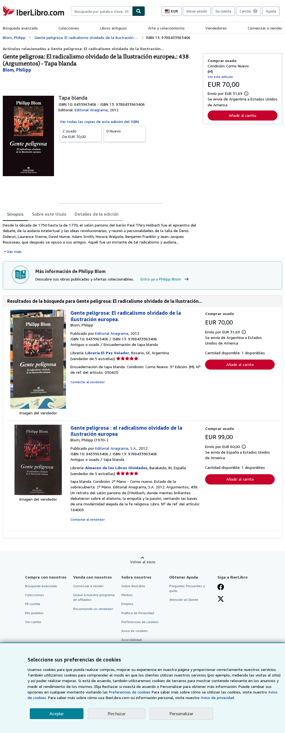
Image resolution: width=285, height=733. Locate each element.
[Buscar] (138, 11)
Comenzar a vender (265, 28)
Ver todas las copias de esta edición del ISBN (99, 121)
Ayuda (271, 11)
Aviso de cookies (134, 631)
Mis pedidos (34, 613)
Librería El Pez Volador (107, 352)
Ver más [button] (14, 251)
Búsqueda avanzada (20, 28)
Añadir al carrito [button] (242, 115)
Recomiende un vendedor (93, 609)
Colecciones (68, 28)
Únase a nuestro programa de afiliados (94, 597)
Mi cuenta (32, 604)
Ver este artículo (220, 77)
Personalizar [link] (181, 713)
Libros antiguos (113, 28)
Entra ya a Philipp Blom (161, 279)
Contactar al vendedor (87, 382)
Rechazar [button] (117, 713)
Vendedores (216, 28)
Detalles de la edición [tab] (97, 214)
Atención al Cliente (183, 599)
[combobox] (101, 11)
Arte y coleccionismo (166, 28)
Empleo (127, 604)
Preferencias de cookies (130, 692)
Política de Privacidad (137, 613)
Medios (127, 595)
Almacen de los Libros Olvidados (116, 467)
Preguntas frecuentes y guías (187, 588)
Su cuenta (223, 11)
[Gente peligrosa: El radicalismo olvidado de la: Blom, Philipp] (38, 407)
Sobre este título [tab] (49, 214)
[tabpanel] (100, 238)
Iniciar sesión (196, 11)
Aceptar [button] (57, 713)
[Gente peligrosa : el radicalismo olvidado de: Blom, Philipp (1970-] (38, 493)
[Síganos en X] (220, 599)
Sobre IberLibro (133, 586)
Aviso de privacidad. (218, 697)
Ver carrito (33, 622)
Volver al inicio (142, 561)
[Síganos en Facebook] (220, 587)
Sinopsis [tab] (15, 214)
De (74, 134)
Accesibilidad (131, 640)
